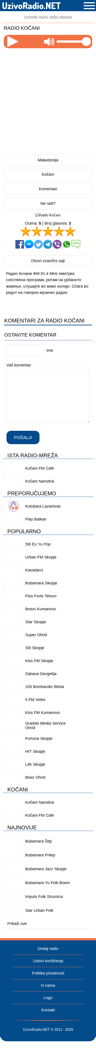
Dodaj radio (48, 948)
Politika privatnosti (48, 973)
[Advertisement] (48, 100)
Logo (48, 998)
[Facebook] (19, 244)
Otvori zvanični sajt (48, 261)
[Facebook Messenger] (29, 244)
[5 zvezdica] (70, 231)
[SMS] (75, 244)
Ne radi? (48, 203)
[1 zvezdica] (25, 231)
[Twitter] (38, 244)
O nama (48, 985)
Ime (49, 350)
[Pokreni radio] (13, 41)
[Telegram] (47, 244)
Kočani (48, 174)
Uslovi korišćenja (48, 961)
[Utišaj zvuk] (49, 41)
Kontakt (48, 1010)
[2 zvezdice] (36, 231)
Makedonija (48, 160)
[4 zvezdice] (59, 231)
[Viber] (57, 244)
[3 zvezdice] (48, 231)
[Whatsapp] (66, 244)
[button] (89, 5)
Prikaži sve (17, 923)
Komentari (48, 189)
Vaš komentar (18, 365)
